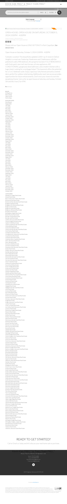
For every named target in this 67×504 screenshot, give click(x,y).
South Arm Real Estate (10, 368)
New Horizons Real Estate (12, 326)
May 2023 (7, 162)
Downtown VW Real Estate (12, 245)
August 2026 (8, 104)
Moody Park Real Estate (11, 323)
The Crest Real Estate (10, 393)
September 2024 (9, 139)
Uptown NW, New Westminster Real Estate (16, 402)
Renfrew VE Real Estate (11, 350)
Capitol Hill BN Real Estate (12, 223)
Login (11, 1)
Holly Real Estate (9, 289)
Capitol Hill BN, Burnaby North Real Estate (16, 224)
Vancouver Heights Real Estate (13, 404)
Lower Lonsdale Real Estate (12, 305)
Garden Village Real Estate (12, 271)
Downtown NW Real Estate (12, 244)
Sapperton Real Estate (10, 359)
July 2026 (7, 105)
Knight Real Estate (10, 300)
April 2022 (8, 181)
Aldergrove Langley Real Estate (13, 195)
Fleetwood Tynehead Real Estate (13, 263)
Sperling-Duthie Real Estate (12, 381)
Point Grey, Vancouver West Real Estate (15, 341)
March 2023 (8, 165)
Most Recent (8, 102)
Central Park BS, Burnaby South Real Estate (16, 229)
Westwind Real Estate (10, 415)
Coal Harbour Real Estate (11, 231)
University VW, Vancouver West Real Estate (16, 396)
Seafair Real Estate (10, 363)
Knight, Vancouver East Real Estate (14, 302)
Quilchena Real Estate (10, 342)
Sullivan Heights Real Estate (12, 388)
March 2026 (8, 112)
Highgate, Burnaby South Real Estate (14, 287)
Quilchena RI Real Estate (11, 344)
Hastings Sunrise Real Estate (12, 284)
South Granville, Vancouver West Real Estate (16, 375)
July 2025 (7, 123)
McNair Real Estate (10, 315)
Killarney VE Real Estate (11, 294)
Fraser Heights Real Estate (12, 266)
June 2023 (8, 160)
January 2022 (8, 186)
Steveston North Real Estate (12, 384)
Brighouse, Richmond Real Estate (13, 210)
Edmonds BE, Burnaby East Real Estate (15, 257)
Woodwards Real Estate (11, 425)
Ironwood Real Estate (10, 291)
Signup (7, 1)
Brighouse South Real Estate (12, 208)
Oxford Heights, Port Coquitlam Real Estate (18, 39)
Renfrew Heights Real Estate (12, 347)
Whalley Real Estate (10, 418)
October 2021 (8, 191)
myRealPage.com (36, 482)
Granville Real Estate (10, 279)
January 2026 (8, 115)
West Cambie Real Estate (11, 409)
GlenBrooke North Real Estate (13, 273)
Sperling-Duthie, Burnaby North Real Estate (16, 383)
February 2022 (9, 184)
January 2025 (8, 133)
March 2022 (8, 183)
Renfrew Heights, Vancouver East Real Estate (16, 349)
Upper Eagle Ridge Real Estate (13, 399)
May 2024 (7, 146)
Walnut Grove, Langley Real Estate (14, 407)
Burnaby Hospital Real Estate (12, 216)
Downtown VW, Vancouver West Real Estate (16, 247)
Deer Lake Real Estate (10, 242)
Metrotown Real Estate (11, 318)
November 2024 (9, 136)
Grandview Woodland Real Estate (13, 278)
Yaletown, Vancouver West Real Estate (15, 428)
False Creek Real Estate (11, 261)
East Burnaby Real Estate (11, 252)
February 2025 (9, 131)
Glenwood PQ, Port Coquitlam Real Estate (15, 274)
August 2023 (8, 157)
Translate (37, 21)
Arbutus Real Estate (10, 197)
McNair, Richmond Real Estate (12, 316)
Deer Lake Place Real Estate (12, 240)
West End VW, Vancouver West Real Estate (16, 414)
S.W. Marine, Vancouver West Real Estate (15, 357)
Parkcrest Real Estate (10, 338)
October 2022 (8, 171)
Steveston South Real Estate (12, 386)
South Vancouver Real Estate (12, 378)
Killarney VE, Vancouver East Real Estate (15, 295)
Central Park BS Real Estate (12, 227)
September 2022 (9, 173)
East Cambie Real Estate (11, 253)
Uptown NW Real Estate (11, 401)
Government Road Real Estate (12, 276)
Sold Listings (8, 98)
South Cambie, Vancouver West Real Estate (16, 371)
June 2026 (8, 107)
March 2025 (8, 129)
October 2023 (8, 154)
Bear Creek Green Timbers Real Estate (15, 198)
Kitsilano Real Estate (10, 297)
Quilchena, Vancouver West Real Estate (15, 346)
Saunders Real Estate (10, 362)
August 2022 (8, 175)
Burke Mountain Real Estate (12, 215)
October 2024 (8, 137)
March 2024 (8, 149)
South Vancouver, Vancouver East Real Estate (16, 380)
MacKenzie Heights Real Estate (13, 310)
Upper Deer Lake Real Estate (12, 397)
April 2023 (8, 163)
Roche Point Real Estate (11, 354)
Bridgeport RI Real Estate (11, 203)
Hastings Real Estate (10, 282)
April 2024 (8, 147)
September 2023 (9, 155)
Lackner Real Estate (10, 304)
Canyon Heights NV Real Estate (13, 221)
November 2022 (9, 170)
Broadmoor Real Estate (11, 211)
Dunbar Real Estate (10, 249)
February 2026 (9, 113)
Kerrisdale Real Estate (11, 292)
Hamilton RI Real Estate (11, 281)
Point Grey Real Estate (11, 339)
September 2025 (9, 120)
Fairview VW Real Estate (11, 258)
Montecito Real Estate (11, 321)
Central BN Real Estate (11, 226)
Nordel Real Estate (10, 328)
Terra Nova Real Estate (11, 391)
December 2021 (9, 188)
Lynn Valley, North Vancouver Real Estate (15, 307)
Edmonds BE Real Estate (11, 255)
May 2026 (7, 108)
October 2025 (8, 118)
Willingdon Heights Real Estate (13, 420)
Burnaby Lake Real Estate (11, 218)
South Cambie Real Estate (11, 370)
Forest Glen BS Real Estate (12, 265)
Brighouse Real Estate (10, 206)
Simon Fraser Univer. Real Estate (13, 367)
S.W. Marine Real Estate (11, 355)
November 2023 (9, 152)
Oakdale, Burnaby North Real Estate (14, 331)
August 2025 (8, 121)
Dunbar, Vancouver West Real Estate (14, 250)
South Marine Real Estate (11, 376)
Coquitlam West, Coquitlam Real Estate (15, 239)
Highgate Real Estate (10, 286)
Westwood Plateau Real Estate (13, 417)
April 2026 (8, 110)
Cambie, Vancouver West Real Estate (14, 219)
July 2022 (7, 176)
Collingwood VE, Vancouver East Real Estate (16, 234)
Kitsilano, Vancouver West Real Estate (14, 299)
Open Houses (8, 96)
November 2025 (9, 116)
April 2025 (8, 128)
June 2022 (8, 178)
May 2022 (7, 180)
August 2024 (8, 141)
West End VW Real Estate (11, 412)
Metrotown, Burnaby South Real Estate (15, 320)
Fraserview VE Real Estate (12, 268)
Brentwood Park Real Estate (12, 200)
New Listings (8, 94)
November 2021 (9, 189)
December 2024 (9, 134)
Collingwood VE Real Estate (12, 232)
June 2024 (8, 144)
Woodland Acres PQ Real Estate (13, 423)
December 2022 (9, 168)
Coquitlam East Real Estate (12, 236)
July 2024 (7, 142)
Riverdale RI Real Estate (11, 352)
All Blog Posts (8, 93)
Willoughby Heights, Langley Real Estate (15, 422)
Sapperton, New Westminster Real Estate (15, 360)
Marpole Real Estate (10, 312)
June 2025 (8, 125)
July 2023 (7, 159)
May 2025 (7, 126)
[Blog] (33, 464)
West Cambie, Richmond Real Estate (14, 410)
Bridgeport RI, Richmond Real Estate (14, 205)
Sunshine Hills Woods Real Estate (13, 389)
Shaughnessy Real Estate (11, 365)
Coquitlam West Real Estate (12, 237)
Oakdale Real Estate (10, 329)
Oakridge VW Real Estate (11, 333)
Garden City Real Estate (11, 270)
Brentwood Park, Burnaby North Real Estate (16, 202)
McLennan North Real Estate (12, 313)
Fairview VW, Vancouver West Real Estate (15, 260)
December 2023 (9, 150)
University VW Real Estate (12, 394)
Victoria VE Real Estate (11, 405)
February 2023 (9, 167)
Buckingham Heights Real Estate (13, 213)
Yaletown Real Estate (10, 426)
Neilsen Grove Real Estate (12, 325)
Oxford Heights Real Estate (12, 334)
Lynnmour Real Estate (10, 308)
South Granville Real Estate (12, 373)
